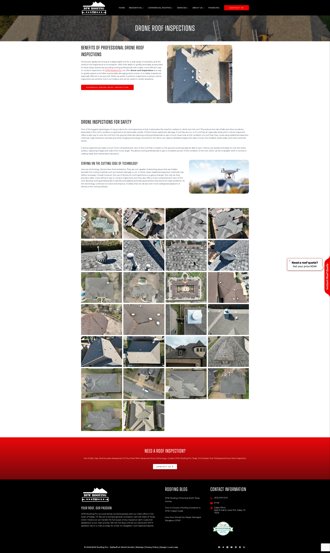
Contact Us (236, 8)
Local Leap (172, 547)
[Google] (244, 547)
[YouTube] (231, 547)
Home (122, 8)
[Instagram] (227, 547)
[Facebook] (219, 547)
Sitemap (139, 547)
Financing (213, 8)
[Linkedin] (236, 547)
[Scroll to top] (324, 543)
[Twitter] (223, 547)
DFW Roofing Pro (113, 70)
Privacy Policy (151, 547)
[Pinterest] (240, 547)
